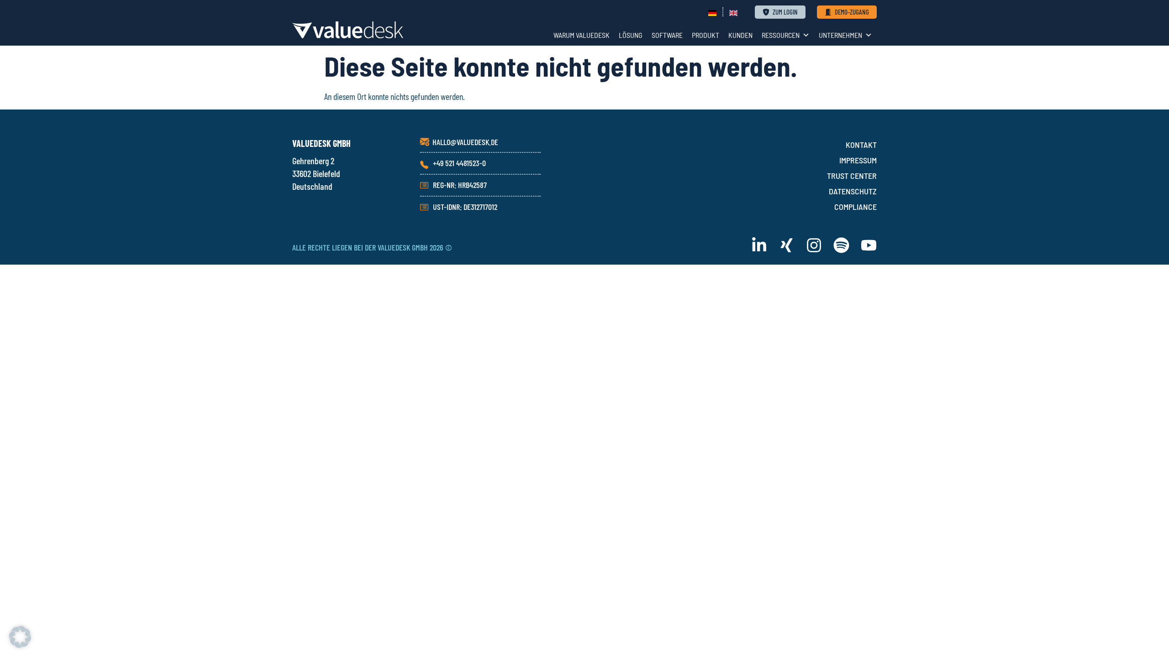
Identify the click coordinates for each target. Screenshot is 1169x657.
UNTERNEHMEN (840, 35)
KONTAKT (861, 145)
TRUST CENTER (852, 176)
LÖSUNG (630, 35)
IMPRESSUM (858, 160)
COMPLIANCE (855, 207)
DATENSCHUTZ (853, 191)
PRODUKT (705, 35)
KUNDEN (740, 35)
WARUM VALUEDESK (581, 35)
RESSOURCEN (781, 35)
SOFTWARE (667, 35)
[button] (20, 637)
